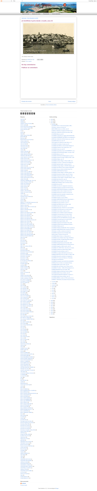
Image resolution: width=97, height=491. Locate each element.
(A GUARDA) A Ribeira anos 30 (57, 226)
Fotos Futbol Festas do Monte (26, 316)
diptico (21, 244)
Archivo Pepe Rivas (24, 129)
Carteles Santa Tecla (24, 184)
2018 (52, 303)
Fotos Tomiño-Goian (24, 336)
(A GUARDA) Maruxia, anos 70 (57, 154)
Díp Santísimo (23, 243)
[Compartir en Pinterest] (42, 59)
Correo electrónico (56, 13)
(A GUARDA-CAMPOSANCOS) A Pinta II (59, 170)
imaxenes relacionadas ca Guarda (26, 370)
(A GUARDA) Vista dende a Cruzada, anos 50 (60, 144)
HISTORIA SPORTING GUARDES (27, 367)
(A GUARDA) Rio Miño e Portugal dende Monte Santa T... (63, 239)
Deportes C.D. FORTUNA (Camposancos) (28, 202)
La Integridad (22, 374)
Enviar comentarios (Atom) (51, 104)
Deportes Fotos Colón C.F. (25, 222)
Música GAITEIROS (24, 396)
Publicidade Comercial (24, 443)
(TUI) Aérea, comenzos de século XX (59, 127)
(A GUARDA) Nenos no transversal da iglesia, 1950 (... (62, 125)
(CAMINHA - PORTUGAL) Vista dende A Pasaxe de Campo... (63, 279)
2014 (52, 310)
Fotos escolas (23, 307)
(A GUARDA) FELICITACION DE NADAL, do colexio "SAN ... (63, 152)
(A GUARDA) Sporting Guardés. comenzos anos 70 (61, 164)
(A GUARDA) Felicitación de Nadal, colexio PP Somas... (62, 174)
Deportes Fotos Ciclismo (25, 221)
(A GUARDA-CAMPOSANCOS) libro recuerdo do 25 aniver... (63, 229)
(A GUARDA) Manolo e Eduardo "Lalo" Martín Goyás (62, 180)
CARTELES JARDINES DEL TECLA (27, 180)
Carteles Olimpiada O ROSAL (26, 181)
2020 (52, 300)
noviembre (54, 281)
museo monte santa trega (25, 384)
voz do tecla (22, 472)
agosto (53, 286)
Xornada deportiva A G (24, 478)
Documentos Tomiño (24, 256)
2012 (52, 313)
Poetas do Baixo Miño (24, 431)
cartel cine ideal (23, 143)
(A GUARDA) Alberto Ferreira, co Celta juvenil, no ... (62, 236)
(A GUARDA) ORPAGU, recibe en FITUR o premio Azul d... (63, 277)
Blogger (57, 488)
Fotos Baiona (23, 292)
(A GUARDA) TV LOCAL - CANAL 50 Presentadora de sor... (63, 267)
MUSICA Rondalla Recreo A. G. (26, 409)
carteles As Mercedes (24, 151)
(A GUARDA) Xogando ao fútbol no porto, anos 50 (61, 246)
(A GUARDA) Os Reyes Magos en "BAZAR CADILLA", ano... (63, 165)
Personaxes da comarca (25, 425)
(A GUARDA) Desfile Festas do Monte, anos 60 (61, 272)
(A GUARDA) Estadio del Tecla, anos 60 (59, 205)
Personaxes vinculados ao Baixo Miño (27, 429)
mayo (53, 291)
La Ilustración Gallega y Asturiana (26, 373)
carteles (21, 149)
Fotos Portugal (23, 329)
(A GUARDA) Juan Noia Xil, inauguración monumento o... (63, 185)
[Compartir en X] (40, 59)
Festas (21, 270)
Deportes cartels (23, 208)
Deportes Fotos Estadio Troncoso (26, 227)
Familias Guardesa (24, 266)
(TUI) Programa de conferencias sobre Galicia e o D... (62, 142)
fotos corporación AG (24, 302)
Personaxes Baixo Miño (25, 424)
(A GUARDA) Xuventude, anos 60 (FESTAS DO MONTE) (63, 261)
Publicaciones (23, 437)
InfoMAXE (24, 483)
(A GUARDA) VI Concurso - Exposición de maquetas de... (63, 162)
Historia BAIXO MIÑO (24, 355)
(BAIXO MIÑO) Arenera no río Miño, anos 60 (60, 128)
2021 (52, 122)
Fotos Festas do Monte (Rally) (26, 311)
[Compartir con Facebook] (41, 59)
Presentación (46, 13)
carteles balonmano (24, 152)
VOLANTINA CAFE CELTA (25, 459)
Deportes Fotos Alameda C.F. (26, 215)
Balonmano (22, 138)
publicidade (22, 440)
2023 (52, 119)
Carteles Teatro (23, 187)
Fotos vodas (22, 342)
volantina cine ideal (24, 462)
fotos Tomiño (22, 335)
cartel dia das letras (24, 145)
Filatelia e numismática (24, 275)
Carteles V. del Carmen (24, 190)
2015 (52, 308)
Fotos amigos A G (23, 291)
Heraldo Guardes (23, 349)
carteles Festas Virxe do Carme (26, 167)
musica (21, 386)
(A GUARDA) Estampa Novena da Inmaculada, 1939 (62, 242)
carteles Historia (23, 179)
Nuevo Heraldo (23, 415)
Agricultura (22, 119)
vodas (21, 457)
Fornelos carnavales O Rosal (26, 278)
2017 (52, 305)
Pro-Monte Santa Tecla (24, 435)
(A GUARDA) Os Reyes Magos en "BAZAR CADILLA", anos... (63, 177)
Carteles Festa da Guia (24, 161)
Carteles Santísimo (24, 186)
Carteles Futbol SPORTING (25, 176)
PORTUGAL (22, 432)
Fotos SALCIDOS (23, 332)
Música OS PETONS (24, 406)
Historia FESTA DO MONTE (25, 359)
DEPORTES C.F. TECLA (25, 203)
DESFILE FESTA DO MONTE (26, 235)
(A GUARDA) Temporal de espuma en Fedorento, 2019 (62, 175)
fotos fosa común (23, 313)
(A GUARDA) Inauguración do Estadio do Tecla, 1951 (62, 216)
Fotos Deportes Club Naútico (25, 305)
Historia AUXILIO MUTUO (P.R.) (26, 354)
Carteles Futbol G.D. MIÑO (25, 171)
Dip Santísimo (23, 241)
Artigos (21, 133)
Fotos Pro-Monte (23, 330)
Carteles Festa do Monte (25, 162)
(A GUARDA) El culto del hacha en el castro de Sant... (62, 209)
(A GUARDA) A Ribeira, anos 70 (58, 159)
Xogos (21, 475)
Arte (21, 130)
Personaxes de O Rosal (25, 428)
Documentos (22, 249)
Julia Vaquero (23, 371)
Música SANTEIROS (24, 410)
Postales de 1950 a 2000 (25, 434)
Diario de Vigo (23, 237)
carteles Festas (23, 165)
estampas (22, 265)
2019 (52, 302)
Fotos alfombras (23, 288)
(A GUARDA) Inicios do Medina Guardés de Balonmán (62, 212)
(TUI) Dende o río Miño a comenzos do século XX (61, 231)
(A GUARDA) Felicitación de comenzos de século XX (62, 192)
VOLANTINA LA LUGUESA (25, 467)
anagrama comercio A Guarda (26, 123)
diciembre (54, 124)
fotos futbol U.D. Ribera (24, 317)
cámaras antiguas (23, 141)
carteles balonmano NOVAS (25, 154)
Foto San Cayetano (24, 282)
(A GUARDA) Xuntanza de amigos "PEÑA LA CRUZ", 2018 (63, 157)
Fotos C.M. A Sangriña (24, 295)
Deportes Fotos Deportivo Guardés (27, 212)
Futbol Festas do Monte (25, 343)
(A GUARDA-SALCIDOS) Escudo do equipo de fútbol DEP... (63, 167)
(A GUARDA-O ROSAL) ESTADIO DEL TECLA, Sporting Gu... (63, 227)
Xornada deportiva (23, 476)
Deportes (22, 200)
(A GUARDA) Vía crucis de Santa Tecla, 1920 (60, 200)
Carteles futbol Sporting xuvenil (26, 177)
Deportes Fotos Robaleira (25, 230)
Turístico (22, 451)
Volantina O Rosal (23, 469)
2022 (52, 121)
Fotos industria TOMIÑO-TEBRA (26, 319)
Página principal (25, 13)
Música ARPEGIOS (24, 391)
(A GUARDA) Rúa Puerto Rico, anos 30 (59, 179)
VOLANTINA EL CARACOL (25, 464)
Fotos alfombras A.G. (24, 289)
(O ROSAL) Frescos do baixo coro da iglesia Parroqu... (62, 262)
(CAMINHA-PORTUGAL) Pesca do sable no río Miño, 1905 (63, 254)
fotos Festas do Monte (24, 310)
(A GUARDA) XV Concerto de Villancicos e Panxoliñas (62, 257)
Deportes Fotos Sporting (25, 214)
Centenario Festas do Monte (25, 196)
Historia (21, 351)
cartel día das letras (24, 146)
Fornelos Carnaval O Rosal (25, 276)
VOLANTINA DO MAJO (24, 463)
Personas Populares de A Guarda (26, 422)
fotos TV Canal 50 (23, 339)
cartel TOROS (23, 148)
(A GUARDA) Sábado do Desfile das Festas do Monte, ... (63, 271)
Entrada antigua (71, 101)
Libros (21, 377)
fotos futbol (22, 314)
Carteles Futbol (23, 170)
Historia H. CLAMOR (24, 361)
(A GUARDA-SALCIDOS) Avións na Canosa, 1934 (61, 204)
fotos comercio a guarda (25, 301)
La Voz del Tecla (23, 375)
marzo (53, 295)
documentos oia (23, 253)
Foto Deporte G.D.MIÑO (25, 281)
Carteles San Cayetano (24, 183)
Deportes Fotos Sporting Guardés (26, 234)
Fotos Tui (22, 338)
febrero (53, 296)
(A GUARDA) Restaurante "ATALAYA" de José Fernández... (63, 207)
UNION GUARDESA (24, 453)
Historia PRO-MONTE (24, 364)
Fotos (21, 284)
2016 (52, 307)
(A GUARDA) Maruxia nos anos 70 (58, 140)
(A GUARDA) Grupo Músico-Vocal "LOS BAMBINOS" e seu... (63, 150)
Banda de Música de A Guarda (26, 139)
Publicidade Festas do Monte (26, 441)
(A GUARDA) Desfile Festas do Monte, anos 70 (61, 276)
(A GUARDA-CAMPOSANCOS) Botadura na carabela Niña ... (63, 189)
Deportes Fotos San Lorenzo (25, 232)
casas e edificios (23, 195)
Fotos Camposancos (24, 297)
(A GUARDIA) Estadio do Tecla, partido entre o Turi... (62, 147)
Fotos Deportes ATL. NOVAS (26, 304)
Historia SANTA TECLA (24, 365)
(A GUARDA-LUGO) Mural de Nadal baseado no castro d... (63, 155)
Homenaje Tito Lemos (24, 368)
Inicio (49, 101)
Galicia (21, 346)
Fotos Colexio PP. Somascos (26, 300)
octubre (53, 283)
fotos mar (22, 320)
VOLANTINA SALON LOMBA (26, 470)
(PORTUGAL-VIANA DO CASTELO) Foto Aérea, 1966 (62, 132)
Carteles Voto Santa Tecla (25, 192)
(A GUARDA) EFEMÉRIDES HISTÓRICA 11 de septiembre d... (64, 137)
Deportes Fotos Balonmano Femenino (27, 219)
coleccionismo (23, 197)
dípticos (21, 247)
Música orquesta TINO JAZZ (25, 403)
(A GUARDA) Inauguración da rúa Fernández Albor (61, 232)
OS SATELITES (23, 419)
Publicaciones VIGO (24, 438)
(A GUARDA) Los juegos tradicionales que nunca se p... (62, 252)
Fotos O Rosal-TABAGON (25, 324)
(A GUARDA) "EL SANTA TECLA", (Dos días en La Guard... (63, 247)
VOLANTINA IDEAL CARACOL (26, 466)
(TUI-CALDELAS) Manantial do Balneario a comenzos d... (63, 274)
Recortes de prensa (24, 444)
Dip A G (21, 238)
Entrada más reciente (27, 101)
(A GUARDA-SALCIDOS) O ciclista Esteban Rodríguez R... (63, 145)
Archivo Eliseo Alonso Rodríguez (26, 126)
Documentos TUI (23, 257)
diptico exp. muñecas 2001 (25, 246)
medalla (21, 381)
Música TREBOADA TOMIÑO (26, 412)
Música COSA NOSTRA (25, 394)
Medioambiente (23, 383)
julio (53, 288)
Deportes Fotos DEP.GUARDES (26, 224)
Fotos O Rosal (23, 323)
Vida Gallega (22, 454)
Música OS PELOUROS (25, 405)
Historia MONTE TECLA (25, 362)
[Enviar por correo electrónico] (37, 59)
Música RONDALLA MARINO (26, 408)
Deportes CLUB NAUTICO (25, 209)
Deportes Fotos (23, 211)
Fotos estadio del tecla (24, 308)
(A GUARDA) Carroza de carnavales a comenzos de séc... (63, 194)
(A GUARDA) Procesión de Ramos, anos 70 (60, 202)
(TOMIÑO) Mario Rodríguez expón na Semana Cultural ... (63, 182)
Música (21, 387)
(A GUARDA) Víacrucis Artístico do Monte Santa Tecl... (62, 169)
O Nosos (22, 418)
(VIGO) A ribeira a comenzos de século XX (60, 234)
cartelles (22, 193)
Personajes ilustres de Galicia (26, 421)
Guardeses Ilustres (24, 348)
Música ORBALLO (24, 402)
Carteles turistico (23, 189)
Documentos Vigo (23, 259)
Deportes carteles (23, 205)
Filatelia (21, 273)
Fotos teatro (22, 333)
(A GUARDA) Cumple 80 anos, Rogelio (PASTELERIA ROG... (63, 135)
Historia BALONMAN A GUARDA (26, 356)
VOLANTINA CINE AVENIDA (26, 460)
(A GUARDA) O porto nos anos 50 (58, 149)
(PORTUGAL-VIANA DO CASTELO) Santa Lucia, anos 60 (63, 139)
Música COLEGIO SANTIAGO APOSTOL (28, 393)
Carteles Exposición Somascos (26, 160)
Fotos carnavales (23, 298)
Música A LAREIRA (24, 389)
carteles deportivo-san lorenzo (26, 157)
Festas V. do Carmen (24, 272)
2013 (52, 312)
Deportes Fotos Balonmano (25, 218)
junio (53, 290)
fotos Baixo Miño (23, 294)
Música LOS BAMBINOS (25, 399)
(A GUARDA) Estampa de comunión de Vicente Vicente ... (63, 187)
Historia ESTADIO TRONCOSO (26, 358)
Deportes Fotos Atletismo (25, 216)
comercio (22, 199)
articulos (22, 132)
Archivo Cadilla (23, 125)
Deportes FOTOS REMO (25, 228)
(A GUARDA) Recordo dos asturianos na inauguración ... (62, 256)
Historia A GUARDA (24, 352)
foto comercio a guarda (24, 279)
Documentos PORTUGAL (25, 254)
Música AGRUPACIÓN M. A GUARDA (27, 390)
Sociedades (22, 450)
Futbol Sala (22, 345)
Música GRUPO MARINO (25, 397)
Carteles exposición (24, 158)
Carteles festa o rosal (24, 164)
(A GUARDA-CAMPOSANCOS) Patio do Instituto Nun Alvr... (63, 244)
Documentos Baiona (24, 250)
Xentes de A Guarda (24, 473)
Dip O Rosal (22, 240)
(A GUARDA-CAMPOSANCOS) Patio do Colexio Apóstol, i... (63, 199)
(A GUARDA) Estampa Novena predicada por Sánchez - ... (63, 224)
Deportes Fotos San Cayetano (26, 231)
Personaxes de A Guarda (25, 426)
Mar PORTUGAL (23, 380)
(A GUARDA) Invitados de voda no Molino (60, 197)
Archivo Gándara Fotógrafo (25, 127)
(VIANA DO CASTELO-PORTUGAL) (58, 195)
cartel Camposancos (24, 142)
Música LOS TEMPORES (25, 400)
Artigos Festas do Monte (25, 135)
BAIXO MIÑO (23, 136)
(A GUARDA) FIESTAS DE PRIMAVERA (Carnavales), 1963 (63, 217)
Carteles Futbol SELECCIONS (26, 174)
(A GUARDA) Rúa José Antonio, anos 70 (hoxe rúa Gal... (62, 266)
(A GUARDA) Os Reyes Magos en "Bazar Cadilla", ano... (62, 160)
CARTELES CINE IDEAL (25, 155)
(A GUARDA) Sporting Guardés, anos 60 (59, 241)
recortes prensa (23, 447)
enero (53, 298)
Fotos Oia (22, 285)
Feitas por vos (23, 269)
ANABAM (22, 122)
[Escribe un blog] (38, 59)
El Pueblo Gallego (23, 263)
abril (53, 293)
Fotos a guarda (28, 61)
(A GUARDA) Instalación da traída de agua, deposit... (62, 249)
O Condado (22, 416)
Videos (21, 456)
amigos (21, 120)
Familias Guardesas (24, 267)
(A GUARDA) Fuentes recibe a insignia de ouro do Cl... (62, 190)
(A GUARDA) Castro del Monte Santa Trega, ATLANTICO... (63, 237)
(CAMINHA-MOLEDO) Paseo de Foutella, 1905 (61, 269)
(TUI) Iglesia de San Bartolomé (57, 259)
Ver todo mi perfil (23, 485)
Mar (21, 378)
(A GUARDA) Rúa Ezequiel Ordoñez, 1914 (60, 221)
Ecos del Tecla (23, 262)
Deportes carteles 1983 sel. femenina (27, 206)
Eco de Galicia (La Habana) (25, 260)
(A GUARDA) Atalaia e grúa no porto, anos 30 (60, 264)
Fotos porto (22, 327)
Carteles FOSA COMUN (25, 168)
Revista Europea (23, 448)
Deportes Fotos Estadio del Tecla (26, 225)
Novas (21, 413)
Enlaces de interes (36, 13)
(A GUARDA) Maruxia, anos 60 (57, 134)
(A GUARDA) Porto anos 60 (57, 184)
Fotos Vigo (22, 340)
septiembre (54, 285)
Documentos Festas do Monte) (26, 251)
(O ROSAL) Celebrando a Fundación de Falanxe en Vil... (62, 130)
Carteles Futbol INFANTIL (25, 173)
